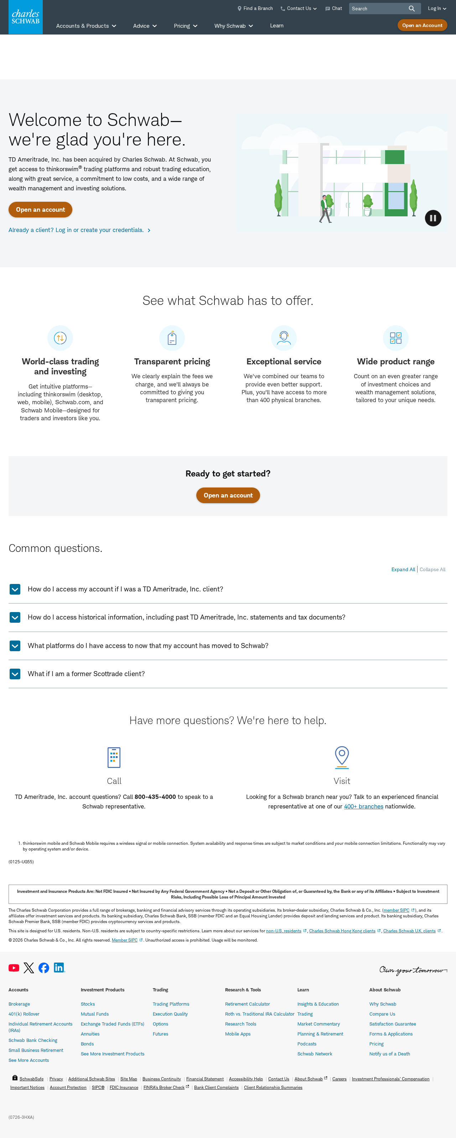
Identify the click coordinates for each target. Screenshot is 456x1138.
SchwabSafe (31, 1078)
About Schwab (309, 1078)
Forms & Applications (391, 1034)
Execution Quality (170, 1014)
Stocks (88, 1004)
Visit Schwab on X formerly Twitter (29, 968)
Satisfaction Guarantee (392, 1024)
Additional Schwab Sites (91, 1078)
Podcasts (306, 1044)
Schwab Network (314, 1054)
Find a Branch (258, 8)
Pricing (376, 1044)
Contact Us (278, 1078)
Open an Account (422, 25)
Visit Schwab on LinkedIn (59, 968)
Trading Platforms (171, 1004)
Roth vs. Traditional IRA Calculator (260, 1014)
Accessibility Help (246, 1078)
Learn (277, 25)
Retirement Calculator (247, 1004)
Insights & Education (318, 1004)
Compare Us (382, 1014)
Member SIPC (125, 940)
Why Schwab (383, 1004)
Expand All (403, 569)
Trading (305, 1014)
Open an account (40, 209)
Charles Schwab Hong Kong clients (342, 930)
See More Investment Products (112, 1054)
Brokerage (19, 1004)
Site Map (128, 1078)
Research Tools (240, 1024)
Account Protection (68, 1087)
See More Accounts (29, 1060)
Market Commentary (318, 1024)
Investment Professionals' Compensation (391, 1078)
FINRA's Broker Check (164, 1087)
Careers (339, 1078)
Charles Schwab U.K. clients (409, 930)
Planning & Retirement (320, 1034)
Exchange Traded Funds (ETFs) (112, 1024)
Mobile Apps (237, 1034)
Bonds (87, 1044)
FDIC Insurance (124, 1087)
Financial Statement (205, 1078)
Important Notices (27, 1087)
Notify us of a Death (389, 1054)
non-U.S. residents (283, 930)
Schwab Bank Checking (33, 1040)
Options (160, 1024)
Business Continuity (161, 1078)
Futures (160, 1034)
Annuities (90, 1034)
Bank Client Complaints (216, 1087)
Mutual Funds (95, 1014)
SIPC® (98, 1087)
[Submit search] (412, 8)
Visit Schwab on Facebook (43, 968)
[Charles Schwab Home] (26, 17)
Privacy (56, 1078)
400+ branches (363, 806)
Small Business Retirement (36, 1050)
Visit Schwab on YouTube (14, 968)
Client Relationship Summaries (273, 1087)
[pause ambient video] (433, 218)
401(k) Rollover (24, 1014)
